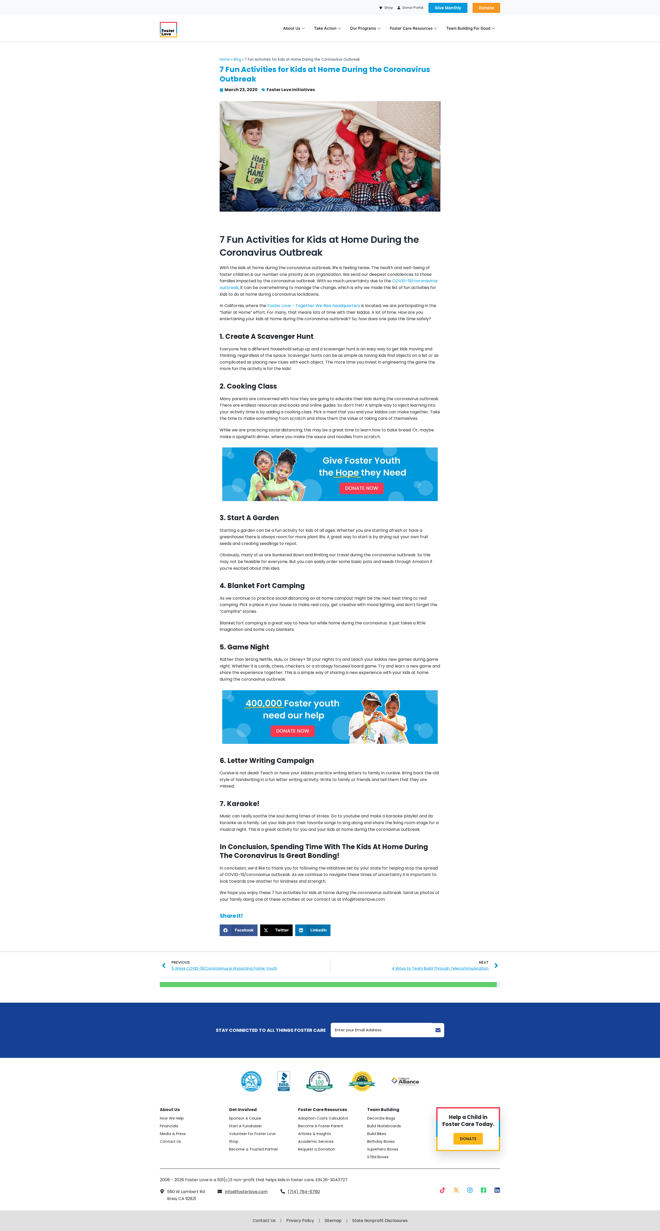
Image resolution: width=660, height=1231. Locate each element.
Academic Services (316, 1141)
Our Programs (363, 28)
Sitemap (333, 1220)
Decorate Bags (381, 1118)
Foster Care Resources (411, 28)
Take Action (325, 28)
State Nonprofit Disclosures (380, 1220)
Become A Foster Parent (320, 1126)
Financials (169, 1126)
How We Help (172, 1118)
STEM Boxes (378, 1157)
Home (225, 59)
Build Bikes (376, 1133)
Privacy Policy (300, 1220)
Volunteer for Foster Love (252, 1133)
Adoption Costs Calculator (323, 1118)
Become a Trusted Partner (253, 1149)
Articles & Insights (314, 1133)
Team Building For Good (468, 28)
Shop (233, 1141)
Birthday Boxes (381, 1141)
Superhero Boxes (382, 1149)
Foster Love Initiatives (291, 90)
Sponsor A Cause (245, 1118)
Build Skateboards (384, 1126)
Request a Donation (316, 1149)
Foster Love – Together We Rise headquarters (313, 306)
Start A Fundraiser (245, 1126)
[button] (239, 930)
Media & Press (173, 1133)
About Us (291, 28)
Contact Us (170, 1141)
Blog (237, 59)
